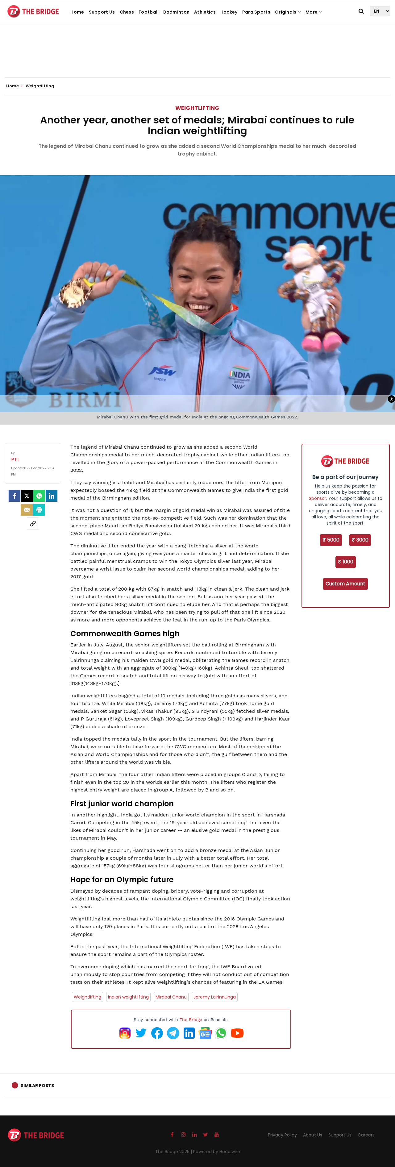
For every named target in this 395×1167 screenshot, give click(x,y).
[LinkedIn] (51, 496)
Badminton (176, 12)
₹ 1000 (345, 561)
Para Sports (256, 12)
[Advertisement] (197, 58)
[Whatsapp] (39, 496)
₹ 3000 (360, 539)
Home (77, 12)
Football (149, 12)
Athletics (205, 12)
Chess (127, 12)
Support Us (102, 12)
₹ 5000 (330, 539)
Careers (366, 1135)
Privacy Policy (282, 1135)
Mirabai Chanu (171, 997)
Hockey (229, 12)
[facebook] (14, 496)
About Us (312, 1135)
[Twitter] (27, 496)
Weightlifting (197, 108)
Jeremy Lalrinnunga (214, 997)
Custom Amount (345, 583)
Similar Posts (37, 1085)
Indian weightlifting (128, 997)
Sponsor (317, 498)
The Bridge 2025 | (174, 1151)
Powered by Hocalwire (216, 1151)
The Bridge (191, 1019)
